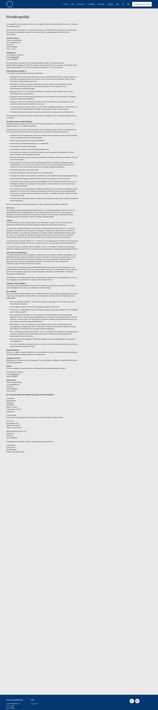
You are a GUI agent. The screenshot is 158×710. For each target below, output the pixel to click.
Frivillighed (91, 4)
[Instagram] (128, 4)
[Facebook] (123, 4)
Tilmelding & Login (142, 4)
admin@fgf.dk (15, 57)
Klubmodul (34, 703)
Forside (66, 4)
